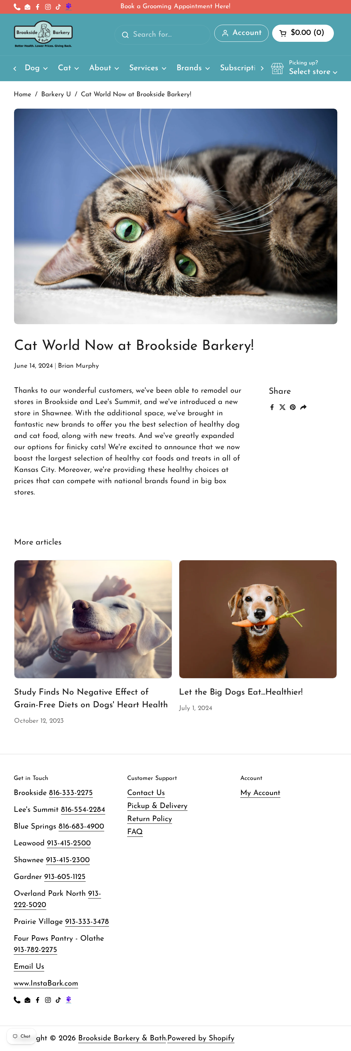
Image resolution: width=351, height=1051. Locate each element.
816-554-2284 (83, 810)
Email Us (29, 967)
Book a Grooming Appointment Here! (175, 6)
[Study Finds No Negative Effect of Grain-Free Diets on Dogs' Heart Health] (93, 619)
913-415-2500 (69, 843)
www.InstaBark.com (46, 984)
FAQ (135, 832)
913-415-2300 (68, 860)
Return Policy (149, 819)
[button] (304, 68)
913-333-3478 (87, 922)
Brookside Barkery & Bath (122, 1038)
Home (22, 94)
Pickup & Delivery (157, 806)
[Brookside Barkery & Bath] (43, 35)
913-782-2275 (35, 950)
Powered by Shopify (200, 1038)
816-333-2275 (71, 793)
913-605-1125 (65, 877)
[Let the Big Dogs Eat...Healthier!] (258, 619)
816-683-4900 (81, 827)
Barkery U (56, 94)
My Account (260, 793)
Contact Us (146, 793)
